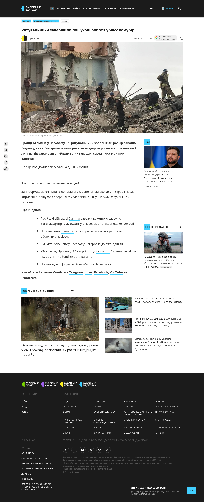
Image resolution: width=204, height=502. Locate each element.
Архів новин (28, 453)
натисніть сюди (105, 468)
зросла (96, 244)
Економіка (69, 406)
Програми (27, 478)
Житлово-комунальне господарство (138, 413)
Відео (24, 411)
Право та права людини (72, 421)
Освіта (97, 406)
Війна (76, 8)
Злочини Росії (133, 427)
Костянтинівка (91, 8)
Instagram (29, 278)
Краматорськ (127, 8)
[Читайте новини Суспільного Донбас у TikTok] (108, 450)
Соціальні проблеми (167, 427)
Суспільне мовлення (34, 458)
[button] (6, 143)
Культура (160, 401)
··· (151, 8)
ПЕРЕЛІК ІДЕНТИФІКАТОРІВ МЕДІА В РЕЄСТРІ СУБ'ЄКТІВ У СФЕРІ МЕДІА (37, 487)
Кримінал (130, 401)
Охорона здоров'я (104, 411)
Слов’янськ (110, 8)
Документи (28, 473)
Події (66, 401)
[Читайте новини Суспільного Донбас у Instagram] (74, 450)
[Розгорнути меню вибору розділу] (52, 8)
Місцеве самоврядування (104, 421)
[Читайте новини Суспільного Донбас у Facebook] (66, 450)
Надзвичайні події (166, 406)
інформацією (35, 192)
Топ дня (160, 432)
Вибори (128, 406)
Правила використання (36, 463)
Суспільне (34, 38)
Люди (25, 406)
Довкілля (69, 411)
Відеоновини (132, 432)
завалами (103, 251)
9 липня (74, 218)
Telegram (76, 272)
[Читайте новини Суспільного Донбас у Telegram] (99, 450)
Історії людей (163, 419)
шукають (67, 231)
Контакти (27, 448)
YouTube (116, 272)
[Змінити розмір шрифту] (181, 38)
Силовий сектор (134, 419)
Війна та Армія (102, 432)
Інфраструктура (164, 411)
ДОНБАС (26, 21)
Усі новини (63, 8)
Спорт (66, 432)
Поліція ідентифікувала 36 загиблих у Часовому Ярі (77, 264)
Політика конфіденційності (38, 468)
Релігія (97, 427)
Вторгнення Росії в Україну (46, 21)
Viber (88, 272)
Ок (191, 490)
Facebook (101, 272)
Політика (69, 427)
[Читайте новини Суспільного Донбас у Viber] (91, 450)
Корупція (99, 401)
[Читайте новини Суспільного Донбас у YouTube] (83, 450)
